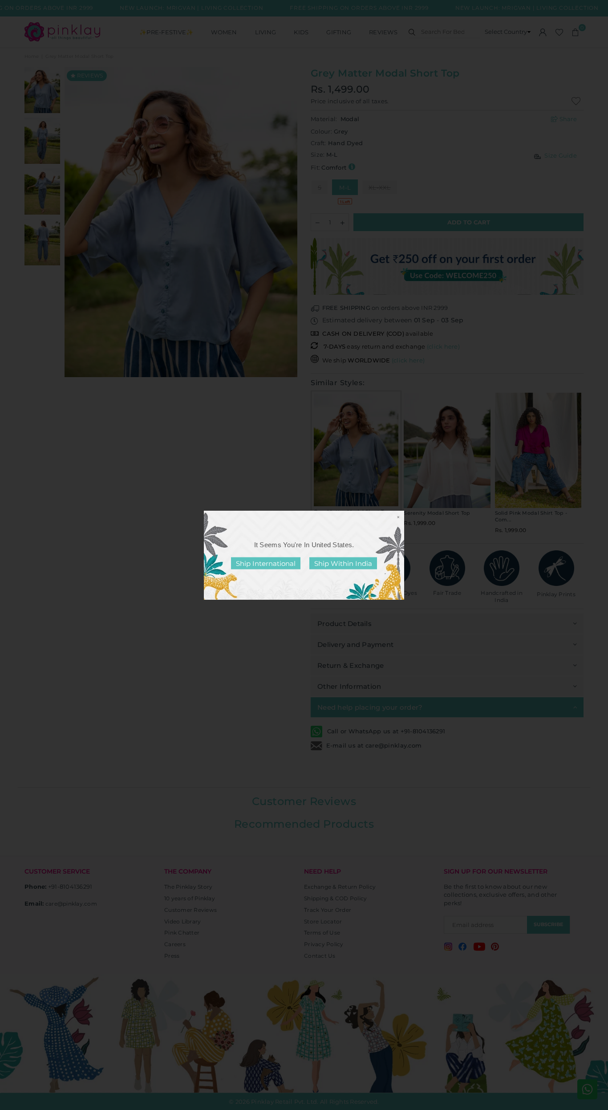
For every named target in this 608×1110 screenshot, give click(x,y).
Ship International (266, 563)
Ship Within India (343, 563)
